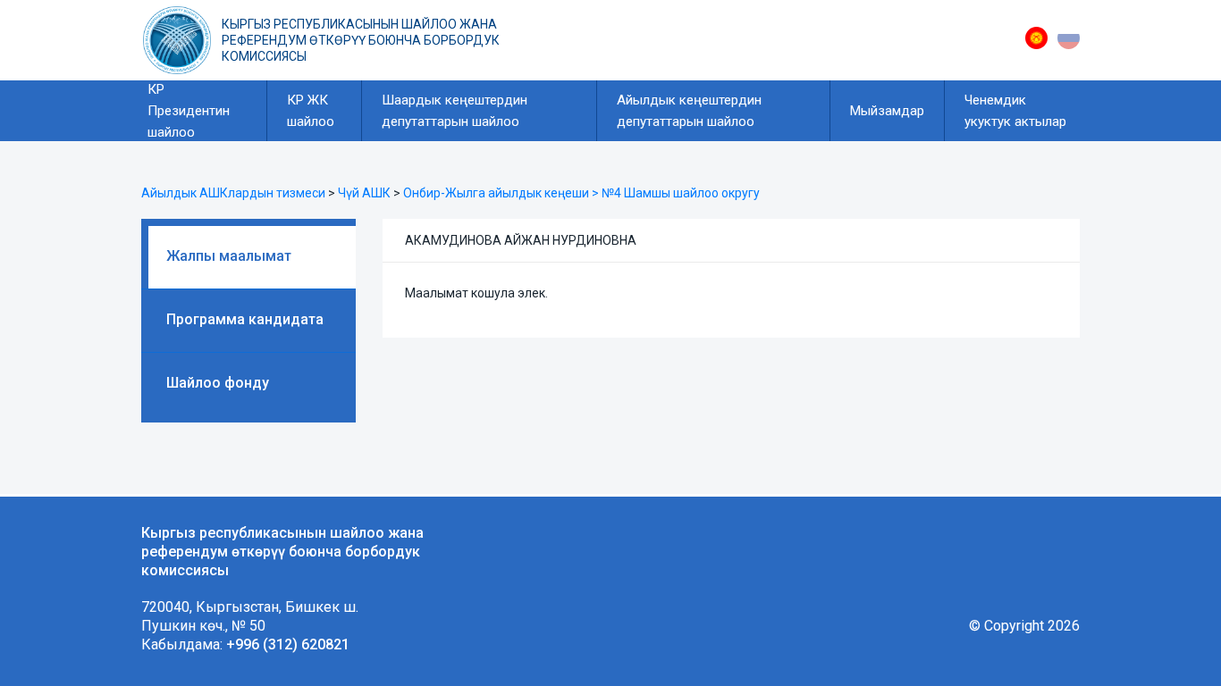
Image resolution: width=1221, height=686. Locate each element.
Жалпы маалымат (228, 255)
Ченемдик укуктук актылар (1015, 111)
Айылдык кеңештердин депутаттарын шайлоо (689, 111)
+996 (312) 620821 (287, 644)
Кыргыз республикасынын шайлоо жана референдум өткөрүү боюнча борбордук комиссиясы (361, 40)
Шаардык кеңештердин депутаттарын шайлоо (454, 111)
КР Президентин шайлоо (188, 110)
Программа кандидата (245, 319)
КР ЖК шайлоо (310, 111)
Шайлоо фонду (217, 382)
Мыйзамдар (887, 111)
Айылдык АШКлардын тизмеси (233, 193)
